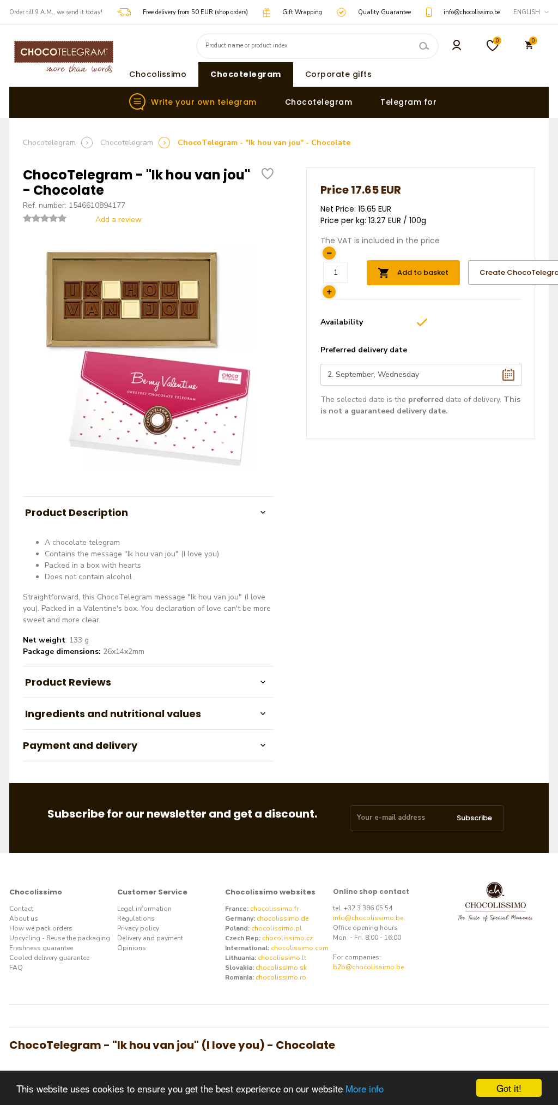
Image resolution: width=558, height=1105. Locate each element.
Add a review (116, 219)
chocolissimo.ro (281, 977)
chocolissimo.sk (281, 967)
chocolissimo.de (282, 918)
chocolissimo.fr (274, 908)
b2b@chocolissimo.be (368, 967)
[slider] (44, 218)
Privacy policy (138, 928)
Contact (21, 908)
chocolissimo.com (300, 948)
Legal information (144, 908)
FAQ (16, 967)
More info (364, 1088)
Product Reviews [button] (67, 682)
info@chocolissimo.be (368, 918)
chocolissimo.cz (287, 938)
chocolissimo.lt (282, 957)
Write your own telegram (204, 102)
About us (23, 918)
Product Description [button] (75, 512)
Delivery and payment (150, 938)
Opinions (131, 948)
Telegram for (408, 102)
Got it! (508, 1088)
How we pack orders (40, 928)
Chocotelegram (245, 74)
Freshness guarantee (41, 948)
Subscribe (474, 818)
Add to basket (421, 272)
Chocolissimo (157, 74)
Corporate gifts (338, 74)
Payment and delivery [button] (80, 745)
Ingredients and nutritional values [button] (112, 713)
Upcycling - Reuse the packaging (59, 938)
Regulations (136, 918)
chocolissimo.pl (276, 928)
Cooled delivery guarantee (49, 957)
